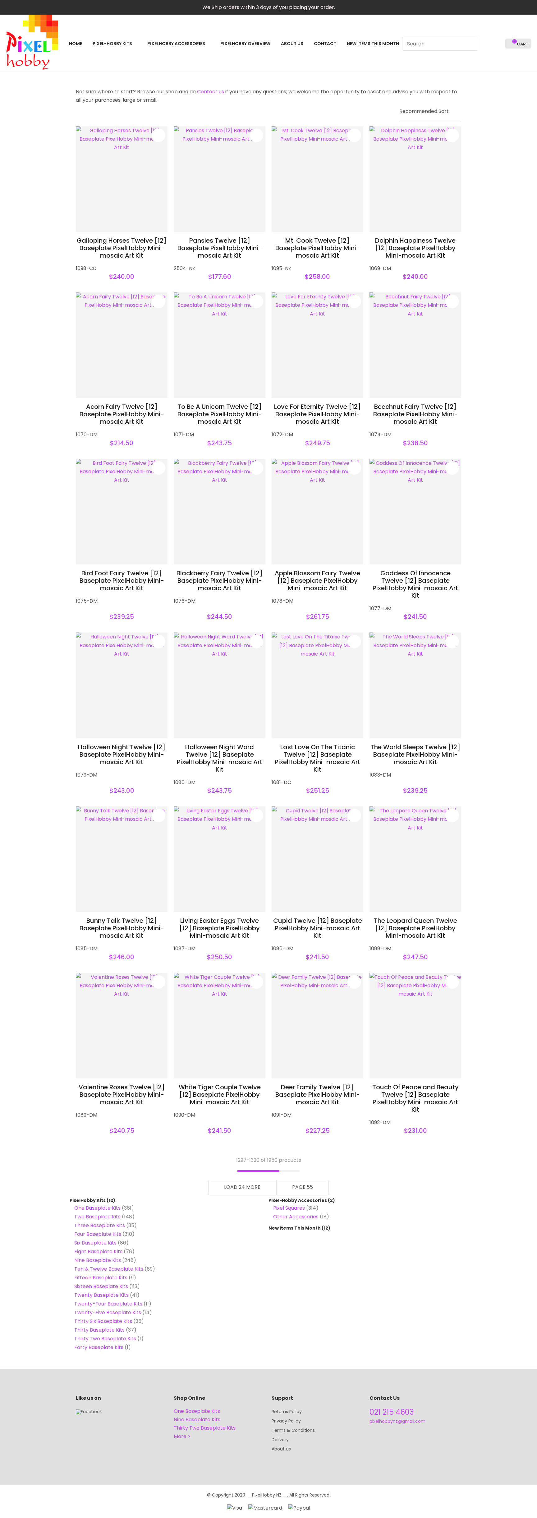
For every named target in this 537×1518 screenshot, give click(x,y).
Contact (325, 43)
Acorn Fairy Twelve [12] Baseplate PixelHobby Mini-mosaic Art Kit (122, 414)
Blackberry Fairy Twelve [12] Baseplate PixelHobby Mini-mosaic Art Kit (220, 580)
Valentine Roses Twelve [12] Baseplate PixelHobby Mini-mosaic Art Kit (122, 1094)
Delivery (280, 1439)
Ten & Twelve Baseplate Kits (108, 1269)
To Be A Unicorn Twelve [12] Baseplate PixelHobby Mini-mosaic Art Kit (219, 414)
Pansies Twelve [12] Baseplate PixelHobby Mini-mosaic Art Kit (219, 248)
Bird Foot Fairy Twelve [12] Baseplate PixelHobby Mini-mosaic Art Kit (122, 580)
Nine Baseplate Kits (97, 1260)
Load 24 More (242, 1187)
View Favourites (498, 43)
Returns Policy (287, 1411)
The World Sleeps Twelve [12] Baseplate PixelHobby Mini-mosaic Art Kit (415, 754)
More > (182, 1436)
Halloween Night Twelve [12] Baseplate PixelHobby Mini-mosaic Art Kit (121, 754)
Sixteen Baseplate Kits (101, 1286)
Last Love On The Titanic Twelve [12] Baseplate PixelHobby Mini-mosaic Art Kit (317, 758)
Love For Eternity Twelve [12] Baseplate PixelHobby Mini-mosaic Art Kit (317, 414)
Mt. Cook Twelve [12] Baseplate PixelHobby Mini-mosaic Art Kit (317, 248)
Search (470, 44)
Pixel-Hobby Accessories (297, 1200)
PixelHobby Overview (245, 43)
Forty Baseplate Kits (98, 1347)
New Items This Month (294, 1228)
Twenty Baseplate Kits (101, 1295)
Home (75, 43)
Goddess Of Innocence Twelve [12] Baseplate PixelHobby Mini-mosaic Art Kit (415, 584)
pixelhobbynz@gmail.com (397, 1421)
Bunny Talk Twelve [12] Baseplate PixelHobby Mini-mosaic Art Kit (122, 928)
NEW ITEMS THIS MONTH (373, 43)
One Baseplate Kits (97, 1208)
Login (486, 43)
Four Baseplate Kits (97, 1234)
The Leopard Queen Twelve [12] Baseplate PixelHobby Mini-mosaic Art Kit (415, 928)
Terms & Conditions (293, 1430)
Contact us (210, 91)
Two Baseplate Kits (97, 1216)
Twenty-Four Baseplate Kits (108, 1303)
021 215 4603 (391, 1412)
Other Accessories (296, 1216)
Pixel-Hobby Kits (112, 43)
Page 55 (302, 1187)
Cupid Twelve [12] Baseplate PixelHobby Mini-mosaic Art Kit (317, 928)
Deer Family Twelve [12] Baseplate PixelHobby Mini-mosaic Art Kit (317, 1094)
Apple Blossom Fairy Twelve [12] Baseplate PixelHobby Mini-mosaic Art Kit (317, 580)
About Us (292, 43)
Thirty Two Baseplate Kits (105, 1338)
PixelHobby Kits (88, 1200)
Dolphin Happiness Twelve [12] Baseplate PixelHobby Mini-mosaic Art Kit (415, 248)
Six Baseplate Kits (95, 1242)
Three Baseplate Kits (99, 1225)
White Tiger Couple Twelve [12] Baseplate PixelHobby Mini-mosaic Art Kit (220, 1094)
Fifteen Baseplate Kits (100, 1277)
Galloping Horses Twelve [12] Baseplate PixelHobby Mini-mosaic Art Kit (122, 248)
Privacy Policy (286, 1421)
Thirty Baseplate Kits (99, 1330)
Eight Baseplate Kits (98, 1251)
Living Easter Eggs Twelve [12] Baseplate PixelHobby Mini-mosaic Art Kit (219, 928)
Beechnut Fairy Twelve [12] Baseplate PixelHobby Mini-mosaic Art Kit (415, 414)
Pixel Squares (289, 1208)
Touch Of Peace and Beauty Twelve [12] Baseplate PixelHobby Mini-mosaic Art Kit (415, 1098)
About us (281, 1449)
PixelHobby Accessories (176, 43)
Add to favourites (158, 135)
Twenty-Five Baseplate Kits (107, 1312)
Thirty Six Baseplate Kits (103, 1321)
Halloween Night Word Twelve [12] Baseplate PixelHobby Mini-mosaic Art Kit (219, 758)
